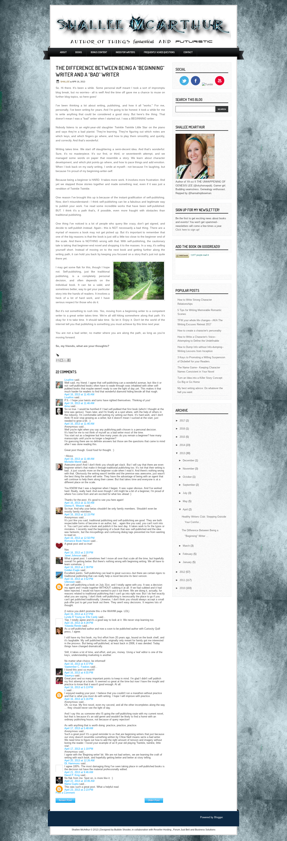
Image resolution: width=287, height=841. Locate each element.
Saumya (69, 675)
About (63, 52)
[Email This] (58, 360)
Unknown (69, 581)
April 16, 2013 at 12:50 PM (79, 537)
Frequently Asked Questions (159, 52)
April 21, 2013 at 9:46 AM (78, 772)
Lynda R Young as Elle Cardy (81, 617)
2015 (183, 436)
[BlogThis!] (61, 360)
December (189, 460)
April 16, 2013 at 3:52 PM (78, 578)
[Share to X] (65, 360)
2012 (183, 571)
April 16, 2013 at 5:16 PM (78, 699)
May (185, 501)
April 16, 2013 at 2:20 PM (78, 552)
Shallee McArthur (81, 829)
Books (78, 52)
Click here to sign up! (188, 229)
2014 (183, 445)
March (187, 545)
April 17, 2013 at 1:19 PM (78, 748)
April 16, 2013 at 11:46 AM (79, 403)
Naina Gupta (71, 783)
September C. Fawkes (77, 666)
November (189, 468)
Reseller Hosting (162, 829)
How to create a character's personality (199, 330)
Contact (188, 52)
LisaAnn (69, 379)
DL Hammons (72, 763)
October (188, 476)
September (189, 484)
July (185, 493)
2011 (183, 580)
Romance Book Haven (77, 540)
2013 (183, 453)
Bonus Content (99, 52)
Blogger (218, 817)
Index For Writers (125, 52)
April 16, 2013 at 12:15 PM (79, 514)
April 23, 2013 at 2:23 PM (78, 789)
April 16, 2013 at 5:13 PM (78, 687)
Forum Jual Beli (181, 829)
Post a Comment (65, 792)
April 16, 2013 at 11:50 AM (79, 502)
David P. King (72, 775)
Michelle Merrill (72, 461)
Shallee (65, 81)
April (186, 509)
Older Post (154, 800)
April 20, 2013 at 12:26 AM (79, 760)
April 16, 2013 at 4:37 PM (78, 663)
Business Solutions (205, 829)
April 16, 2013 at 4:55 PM (78, 672)
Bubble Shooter (122, 829)
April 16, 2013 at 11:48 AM (79, 458)
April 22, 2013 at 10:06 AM (79, 781)
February (188, 553)
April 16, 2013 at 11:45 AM (79, 394)
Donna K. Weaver (74, 505)
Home (110, 799)
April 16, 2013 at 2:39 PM (78, 567)
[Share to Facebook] (69, 360)
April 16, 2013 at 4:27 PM (78, 614)
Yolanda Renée (72, 625)
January (188, 562)
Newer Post (65, 800)
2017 (183, 420)
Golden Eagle (72, 570)
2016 (183, 428)
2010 (183, 588)
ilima (67, 406)
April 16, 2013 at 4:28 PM (78, 622)
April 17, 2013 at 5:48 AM (78, 728)
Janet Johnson (72, 555)
